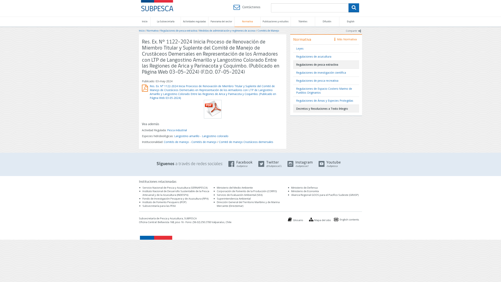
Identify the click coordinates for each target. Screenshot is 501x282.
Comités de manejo (176, 142)
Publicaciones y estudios (275, 21)
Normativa (247, 21)
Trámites (302, 21)
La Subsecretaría (165, 21)
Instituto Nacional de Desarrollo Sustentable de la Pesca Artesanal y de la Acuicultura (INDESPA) (175, 193)
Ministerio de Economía (305, 191)
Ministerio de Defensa (304, 187)
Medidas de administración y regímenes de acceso (227, 30)
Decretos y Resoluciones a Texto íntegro (322, 108)
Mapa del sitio (322, 220)
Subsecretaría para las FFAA (159, 206)
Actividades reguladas (194, 21)
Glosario (298, 220)
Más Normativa (346, 39)
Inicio (145, 21)
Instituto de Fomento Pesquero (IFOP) (164, 202)
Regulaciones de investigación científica (321, 72)
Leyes (300, 48)
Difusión (327, 21)
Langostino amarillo (186, 136)
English (350, 21)
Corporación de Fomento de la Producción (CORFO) (247, 191)
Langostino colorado (215, 136)
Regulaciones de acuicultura (313, 56)
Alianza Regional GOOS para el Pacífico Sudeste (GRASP (324, 195)
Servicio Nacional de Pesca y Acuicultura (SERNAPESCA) (174, 187)
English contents (349, 219)
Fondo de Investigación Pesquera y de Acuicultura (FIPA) (175, 198)
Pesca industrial (177, 130)
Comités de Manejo (268, 30)
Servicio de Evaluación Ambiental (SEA (239, 195)
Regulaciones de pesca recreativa (317, 80)
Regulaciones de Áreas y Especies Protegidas (324, 100)
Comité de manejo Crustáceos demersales (246, 142)
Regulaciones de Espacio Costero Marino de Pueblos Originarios (324, 90)
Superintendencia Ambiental (234, 198)
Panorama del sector (221, 21)
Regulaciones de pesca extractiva (178, 30)
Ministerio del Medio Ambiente (235, 187)
